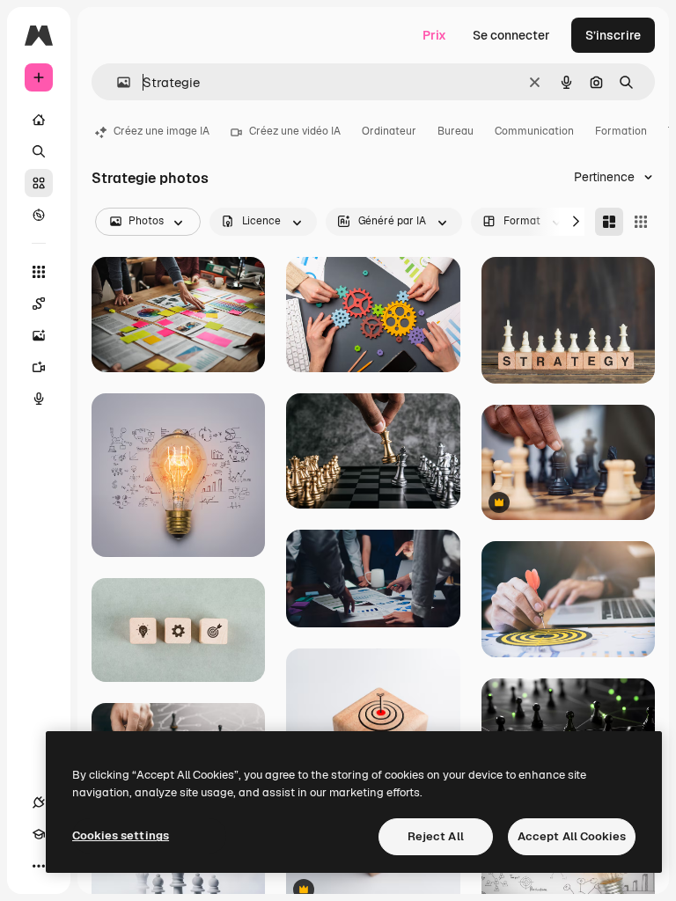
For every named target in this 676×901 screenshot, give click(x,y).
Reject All (436, 836)
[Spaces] (39, 303)
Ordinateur (389, 131)
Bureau (455, 131)
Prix (434, 35)
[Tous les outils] (39, 272)
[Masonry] (609, 222)
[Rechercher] (39, 151)
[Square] (641, 222)
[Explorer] (39, 215)
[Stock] (39, 183)
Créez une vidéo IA (295, 131)
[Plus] (39, 866)
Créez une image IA (161, 131)
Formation (621, 131)
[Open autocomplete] (116, 82)
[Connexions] (39, 802)
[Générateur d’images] (39, 335)
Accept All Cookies (572, 836)
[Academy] (39, 834)
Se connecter (511, 35)
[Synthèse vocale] (39, 399)
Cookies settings (120, 835)
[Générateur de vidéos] (39, 367)
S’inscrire (613, 35)
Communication (534, 131)
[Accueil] (39, 120)
